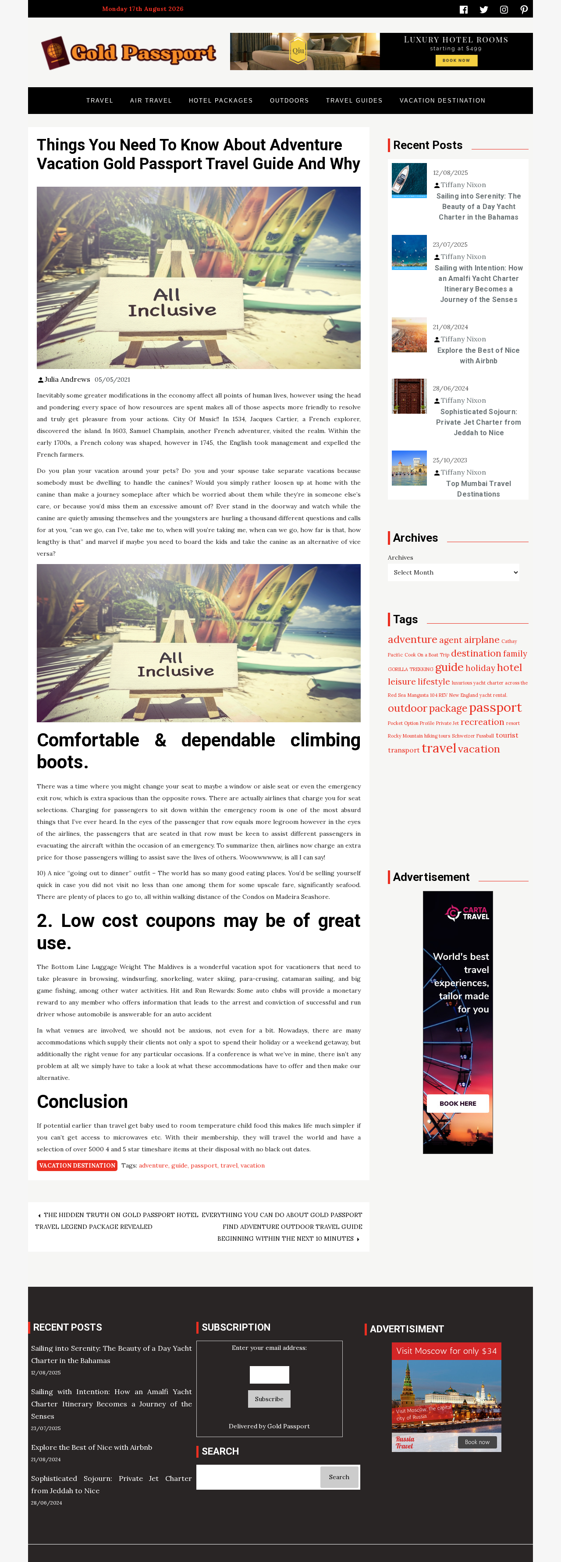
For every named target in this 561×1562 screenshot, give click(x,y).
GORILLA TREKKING (410, 669)
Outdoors (289, 100)
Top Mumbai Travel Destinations (478, 488)
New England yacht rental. (478, 695)
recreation (482, 721)
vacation (253, 1165)
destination (476, 653)
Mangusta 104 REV (427, 695)
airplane (482, 640)
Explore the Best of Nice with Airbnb (478, 355)
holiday (480, 668)
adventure (153, 1165)
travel (229, 1165)
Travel (100, 100)
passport (204, 1165)
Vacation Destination (443, 100)
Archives (400, 557)
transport (404, 750)
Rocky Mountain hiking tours (419, 736)
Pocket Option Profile (411, 723)
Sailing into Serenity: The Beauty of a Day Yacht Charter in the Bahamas (479, 206)
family (515, 653)
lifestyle (434, 681)
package (448, 708)
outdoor (407, 708)
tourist (507, 735)
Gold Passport (288, 1426)
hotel (509, 667)
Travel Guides (354, 100)
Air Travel (151, 100)
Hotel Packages (221, 100)
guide (179, 1165)
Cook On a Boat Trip (427, 655)
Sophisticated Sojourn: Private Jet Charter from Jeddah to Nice (478, 422)
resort (513, 723)
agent (450, 640)
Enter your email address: (269, 1348)
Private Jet (447, 723)
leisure (402, 681)
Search (339, 1477)
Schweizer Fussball (473, 736)
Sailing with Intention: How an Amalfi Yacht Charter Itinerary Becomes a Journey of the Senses (479, 284)
